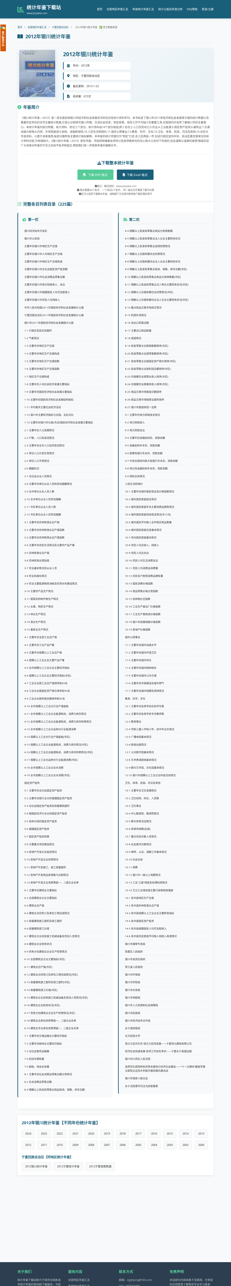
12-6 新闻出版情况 (135, 744)
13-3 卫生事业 (133, 805)
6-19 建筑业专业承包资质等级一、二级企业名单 (51, 1028)
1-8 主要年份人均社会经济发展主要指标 (47, 384)
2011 (44, 1145)
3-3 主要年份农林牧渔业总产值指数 (44, 537)
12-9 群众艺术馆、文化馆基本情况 (144, 767)
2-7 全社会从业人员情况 (38, 476)
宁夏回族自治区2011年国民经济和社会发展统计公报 (54, 315)
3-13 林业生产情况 (35, 614)
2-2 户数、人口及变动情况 (39, 437)
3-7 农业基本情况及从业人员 (40, 568)
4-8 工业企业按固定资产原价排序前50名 (47, 690)
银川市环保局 (132, 974)
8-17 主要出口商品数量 (138, 330)
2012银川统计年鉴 (36, 1166)
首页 (99, 9)
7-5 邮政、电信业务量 (36, 1066)
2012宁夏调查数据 (100, 1166)
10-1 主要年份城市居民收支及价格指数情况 (149, 491)
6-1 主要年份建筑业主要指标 (40, 890)
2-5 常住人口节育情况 (36, 460)
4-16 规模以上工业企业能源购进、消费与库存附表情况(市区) (58, 752)
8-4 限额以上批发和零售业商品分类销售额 (149, 230)
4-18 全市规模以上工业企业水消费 (43, 767)
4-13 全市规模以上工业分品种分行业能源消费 (50, 729)
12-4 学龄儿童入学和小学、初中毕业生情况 (149, 729)
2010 (60, 1145)
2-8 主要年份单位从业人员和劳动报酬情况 (48, 483)
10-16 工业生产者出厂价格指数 (142, 606)
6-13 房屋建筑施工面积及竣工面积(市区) (47, 982)
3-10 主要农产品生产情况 (38, 591)
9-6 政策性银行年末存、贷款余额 (144, 453)
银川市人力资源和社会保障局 (141, 1005)
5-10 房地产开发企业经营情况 (41, 859)
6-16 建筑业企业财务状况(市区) (42, 1005)
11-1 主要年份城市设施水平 (140, 645)
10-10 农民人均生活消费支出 (141, 560)
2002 (185, 1145)
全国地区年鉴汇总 (117, 9)
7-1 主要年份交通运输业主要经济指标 (45, 1035)
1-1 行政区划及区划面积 (38, 330)
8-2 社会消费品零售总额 (38, 1081)
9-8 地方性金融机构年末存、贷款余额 (146, 468)
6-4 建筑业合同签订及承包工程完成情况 (47, 913)
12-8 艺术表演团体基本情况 (140, 759)
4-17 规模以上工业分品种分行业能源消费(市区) (51, 759)
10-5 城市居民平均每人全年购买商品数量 (148, 522)
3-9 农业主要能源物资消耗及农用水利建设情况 (50, 583)
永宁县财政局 (132, 1028)
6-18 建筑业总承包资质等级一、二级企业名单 (50, 1020)
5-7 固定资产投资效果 (36, 836)
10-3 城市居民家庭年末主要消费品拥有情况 (149, 506)
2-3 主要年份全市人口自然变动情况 (44, 445)
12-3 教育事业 (133, 721)
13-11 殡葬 (131, 867)
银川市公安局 (32, 238)
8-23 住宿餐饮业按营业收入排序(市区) (146, 376)
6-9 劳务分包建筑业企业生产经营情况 (45, 951)
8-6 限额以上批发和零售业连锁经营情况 (147, 246)
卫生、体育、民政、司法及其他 (142, 782)
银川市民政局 (132, 1013)
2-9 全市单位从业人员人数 (39, 491)
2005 (138, 1145)
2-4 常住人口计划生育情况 (39, 453)
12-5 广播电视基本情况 (138, 736)
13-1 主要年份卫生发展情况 (140, 790)
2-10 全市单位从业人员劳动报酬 (42, 499)
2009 (75, 1145)
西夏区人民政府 (134, 951)
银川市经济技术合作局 (137, 1020)
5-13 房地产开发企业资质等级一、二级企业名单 (51, 882)
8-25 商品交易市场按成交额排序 (143, 391)
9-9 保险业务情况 (135, 476)
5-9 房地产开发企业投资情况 (40, 851)
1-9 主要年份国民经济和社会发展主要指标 (48, 391)
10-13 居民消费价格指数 (139, 583)
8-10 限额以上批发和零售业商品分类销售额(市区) (153, 277)
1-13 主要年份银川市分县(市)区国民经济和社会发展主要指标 (58, 422)
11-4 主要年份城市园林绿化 (140, 667)
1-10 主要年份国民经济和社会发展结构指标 (49, 399)
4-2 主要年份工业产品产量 (39, 645)
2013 (201, 1133)
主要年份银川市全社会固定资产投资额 (45, 269)
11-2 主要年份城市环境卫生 (140, 652)
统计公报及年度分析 (170, 9)
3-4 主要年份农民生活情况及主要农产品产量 (49, 545)
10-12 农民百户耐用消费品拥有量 (144, 576)
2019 (107, 1133)
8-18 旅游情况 (133, 338)
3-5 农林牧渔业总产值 (36, 553)
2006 (123, 1145)
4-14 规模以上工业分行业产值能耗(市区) (47, 736)
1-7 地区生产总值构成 (36, 376)
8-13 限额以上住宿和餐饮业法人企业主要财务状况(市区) (157, 299)
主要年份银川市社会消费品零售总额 (44, 277)
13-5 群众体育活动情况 (138, 821)
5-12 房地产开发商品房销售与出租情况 (46, 875)
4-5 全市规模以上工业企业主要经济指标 (47, 667)
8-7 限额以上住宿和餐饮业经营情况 (145, 254)
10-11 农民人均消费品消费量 (141, 568)
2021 (75, 1133)
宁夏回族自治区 (60, 27)
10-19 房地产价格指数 (137, 629)
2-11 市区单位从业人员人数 (40, 506)
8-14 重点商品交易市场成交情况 (143, 307)
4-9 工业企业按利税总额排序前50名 (44, 698)
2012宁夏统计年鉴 (68, 1166)
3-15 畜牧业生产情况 (36, 629)
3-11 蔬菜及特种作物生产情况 (41, 599)
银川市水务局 (132, 990)
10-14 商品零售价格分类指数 (141, 591)
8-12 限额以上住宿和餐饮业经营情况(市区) (149, 292)
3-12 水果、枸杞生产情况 (38, 606)
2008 (91, 1145)
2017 (138, 1133)
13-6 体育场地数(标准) (138, 828)
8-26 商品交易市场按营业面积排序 (144, 399)
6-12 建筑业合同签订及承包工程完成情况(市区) (51, 974)
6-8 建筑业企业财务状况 (38, 944)
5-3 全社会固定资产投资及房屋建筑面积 (47, 805)
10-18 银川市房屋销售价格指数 (142, 622)
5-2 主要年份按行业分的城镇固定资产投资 (48, 798)
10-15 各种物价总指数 (137, 599)
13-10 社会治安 (134, 859)
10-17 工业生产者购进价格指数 (142, 614)
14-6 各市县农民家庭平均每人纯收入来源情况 (151, 936)
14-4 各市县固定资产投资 (139, 921)
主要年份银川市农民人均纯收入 (42, 299)
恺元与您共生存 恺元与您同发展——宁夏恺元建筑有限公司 (158, 1043)
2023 (44, 1133)
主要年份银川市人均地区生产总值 (43, 254)
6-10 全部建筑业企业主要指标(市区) (44, 959)
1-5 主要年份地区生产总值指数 (41, 361)
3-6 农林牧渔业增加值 (36, 560)
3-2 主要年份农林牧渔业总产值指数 (44, 529)
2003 (170, 1145)
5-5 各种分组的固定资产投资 (40, 821)
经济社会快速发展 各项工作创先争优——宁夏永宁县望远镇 (158, 1051)
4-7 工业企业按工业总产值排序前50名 (45, 683)
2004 (154, 1145)
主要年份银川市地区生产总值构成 (43, 261)
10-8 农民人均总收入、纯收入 (142, 545)
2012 (28, 1145)
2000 (201, 1145)
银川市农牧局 (132, 982)
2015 (170, 1133)
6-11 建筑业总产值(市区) (38, 967)
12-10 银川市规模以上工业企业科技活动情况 (150, 775)
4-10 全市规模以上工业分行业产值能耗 (46, 706)
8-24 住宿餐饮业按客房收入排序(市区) (146, 384)
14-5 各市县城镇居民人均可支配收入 (146, 928)
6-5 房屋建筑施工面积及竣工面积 (43, 921)
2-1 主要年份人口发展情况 (39, 430)
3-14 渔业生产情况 (35, 622)
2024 (28, 1133)
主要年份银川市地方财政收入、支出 (44, 284)
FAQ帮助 (192, 9)
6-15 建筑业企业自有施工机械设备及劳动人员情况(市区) (56, 997)
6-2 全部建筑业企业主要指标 (40, 898)
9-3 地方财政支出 (135, 430)
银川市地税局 (132, 997)
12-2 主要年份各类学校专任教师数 (144, 713)
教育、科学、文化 (135, 698)
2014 (185, 1133)
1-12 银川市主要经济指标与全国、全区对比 (49, 414)
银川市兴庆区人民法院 (137, 1058)
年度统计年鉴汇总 (143, 9)
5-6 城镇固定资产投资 (36, 828)
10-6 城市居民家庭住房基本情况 (143, 529)
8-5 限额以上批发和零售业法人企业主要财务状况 (152, 238)
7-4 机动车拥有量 (34, 1058)
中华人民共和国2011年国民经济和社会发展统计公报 (54, 307)
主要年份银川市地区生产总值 (40, 246)
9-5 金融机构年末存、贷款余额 (142, 445)
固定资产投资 (32, 782)
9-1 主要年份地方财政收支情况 (142, 414)
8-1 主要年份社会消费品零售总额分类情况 (48, 1074)
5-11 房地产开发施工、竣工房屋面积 (45, 867)
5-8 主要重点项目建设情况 (39, 844)
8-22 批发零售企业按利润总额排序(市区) (148, 368)
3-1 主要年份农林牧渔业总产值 (41, 522)
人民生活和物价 (134, 483)
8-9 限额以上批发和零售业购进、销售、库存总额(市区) (156, 269)
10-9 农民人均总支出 (137, 553)
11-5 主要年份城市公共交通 (140, 675)
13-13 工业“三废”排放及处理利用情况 (146, 882)
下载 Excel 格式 (137, 175)
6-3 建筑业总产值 (34, 905)
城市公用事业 (132, 637)
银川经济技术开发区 (35, 230)
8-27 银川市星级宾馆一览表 (140, 407)
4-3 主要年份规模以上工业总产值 (43, 652)
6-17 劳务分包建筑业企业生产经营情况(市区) (49, 1013)
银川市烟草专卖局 (135, 944)
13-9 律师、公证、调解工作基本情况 (146, 851)
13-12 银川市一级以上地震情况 (142, 875)
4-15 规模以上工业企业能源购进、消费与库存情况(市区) (56, 744)
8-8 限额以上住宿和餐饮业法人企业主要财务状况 (152, 261)
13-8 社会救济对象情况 (138, 844)
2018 (123, 1133)
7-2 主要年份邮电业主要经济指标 (43, 1043)
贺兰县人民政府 (134, 967)
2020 (91, 1133)
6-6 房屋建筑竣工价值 (36, 928)
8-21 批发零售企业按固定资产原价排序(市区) (150, 361)
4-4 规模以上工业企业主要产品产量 (44, 660)
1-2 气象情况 (31, 338)
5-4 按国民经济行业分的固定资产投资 (45, 813)
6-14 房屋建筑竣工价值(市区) (40, 990)
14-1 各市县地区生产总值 (139, 898)
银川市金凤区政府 (135, 959)
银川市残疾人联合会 (136, 1078)
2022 (60, 1133)
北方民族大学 (132, 1035)
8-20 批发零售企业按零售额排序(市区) (146, 353)
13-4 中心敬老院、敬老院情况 (142, 813)
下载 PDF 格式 (98, 175)
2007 (107, 1145)
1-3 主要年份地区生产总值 (39, 345)
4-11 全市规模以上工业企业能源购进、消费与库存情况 (55, 713)
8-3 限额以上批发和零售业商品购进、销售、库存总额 (54, 1089)
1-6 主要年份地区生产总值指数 (41, 368)
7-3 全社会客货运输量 (36, 1051)
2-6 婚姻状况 (31, 468)
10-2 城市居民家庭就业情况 (140, 499)
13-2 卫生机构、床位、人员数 (142, 798)
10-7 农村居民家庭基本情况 (140, 537)
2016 (154, 1133)
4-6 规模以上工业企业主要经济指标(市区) (47, 675)
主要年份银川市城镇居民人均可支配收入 (47, 292)
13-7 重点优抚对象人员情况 (140, 836)
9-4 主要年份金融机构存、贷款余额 (145, 437)
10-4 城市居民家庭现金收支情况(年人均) (148, 514)
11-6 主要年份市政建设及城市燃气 (144, 683)
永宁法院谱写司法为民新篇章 (141, 1086)
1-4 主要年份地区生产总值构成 (41, 353)
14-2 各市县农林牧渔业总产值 (142, 905)
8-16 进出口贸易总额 (137, 322)
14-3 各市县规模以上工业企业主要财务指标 (149, 913)
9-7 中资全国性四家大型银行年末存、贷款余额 (151, 460)
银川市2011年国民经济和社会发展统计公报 (49, 322)
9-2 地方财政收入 (135, 422)
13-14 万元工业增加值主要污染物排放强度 (149, 890)
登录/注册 (208, 9)
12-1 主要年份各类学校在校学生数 (144, 706)
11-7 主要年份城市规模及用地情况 (144, 690)
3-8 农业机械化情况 (35, 576)
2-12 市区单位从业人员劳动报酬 (42, 514)
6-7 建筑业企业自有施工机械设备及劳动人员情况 (52, 936)
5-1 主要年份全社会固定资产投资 (43, 790)
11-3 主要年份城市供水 (138, 660)
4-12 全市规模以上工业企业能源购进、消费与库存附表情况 (57, 721)
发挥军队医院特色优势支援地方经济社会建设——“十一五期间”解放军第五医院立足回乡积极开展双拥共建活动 (165, 1068)
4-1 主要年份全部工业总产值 (40, 637)
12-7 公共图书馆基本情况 (139, 752)
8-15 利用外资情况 (135, 315)
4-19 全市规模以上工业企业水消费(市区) (47, 775)
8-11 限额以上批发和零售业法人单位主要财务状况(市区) (157, 284)
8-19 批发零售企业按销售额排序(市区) (146, 345)
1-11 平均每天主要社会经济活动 (42, 407)
